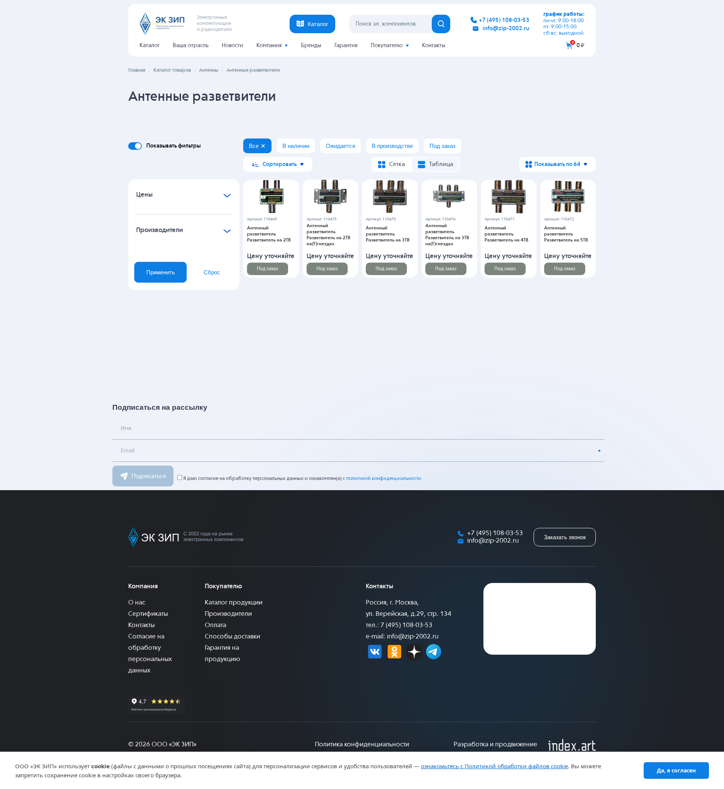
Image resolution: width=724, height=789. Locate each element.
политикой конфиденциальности (383, 478)
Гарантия (345, 45)
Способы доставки (232, 637)
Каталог (150, 45)
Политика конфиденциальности (362, 744)
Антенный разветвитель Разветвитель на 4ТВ (506, 234)
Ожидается (340, 146)
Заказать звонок (565, 537)
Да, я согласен (676, 770)
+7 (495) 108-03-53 (504, 20)
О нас (136, 603)
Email (127, 451)
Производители (228, 614)
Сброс (212, 272)
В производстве (392, 146)
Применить (160, 272)
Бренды (311, 45)
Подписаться (149, 476)
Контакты (433, 45)
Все (254, 146)
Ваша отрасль (191, 45)
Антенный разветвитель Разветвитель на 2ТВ (269, 234)
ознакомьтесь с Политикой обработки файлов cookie (494, 766)
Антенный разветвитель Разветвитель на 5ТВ (566, 234)
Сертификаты (148, 614)
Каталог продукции (233, 603)
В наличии (295, 146)
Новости (232, 45)
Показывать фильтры (173, 146)
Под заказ (442, 146)
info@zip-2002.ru (506, 28)
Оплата (215, 625)
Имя (126, 428)
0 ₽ (580, 45)
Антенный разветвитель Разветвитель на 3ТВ (388, 234)
